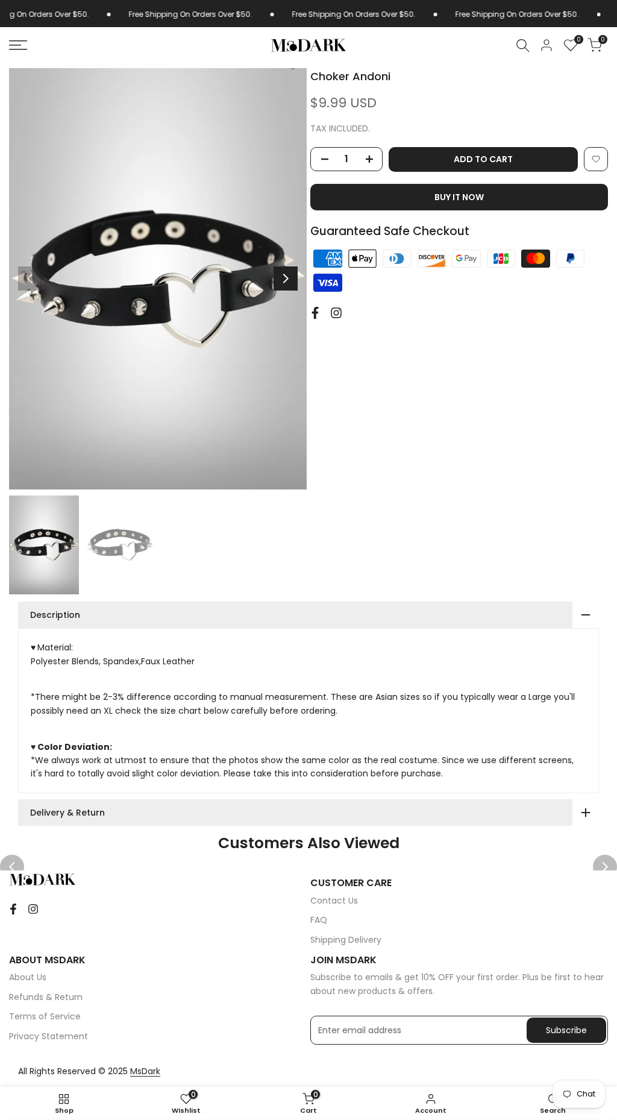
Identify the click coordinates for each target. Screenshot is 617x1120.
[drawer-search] (523, 45)
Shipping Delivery (345, 940)
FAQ (318, 920)
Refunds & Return (46, 997)
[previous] (30, 278)
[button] (596, 159)
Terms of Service (45, 1016)
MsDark (145, 1071)
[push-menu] (18, 45)
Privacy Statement (48, 1036)
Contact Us (334, 901)
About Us (27, 977)
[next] (286, 278)
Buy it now (459, 197)
